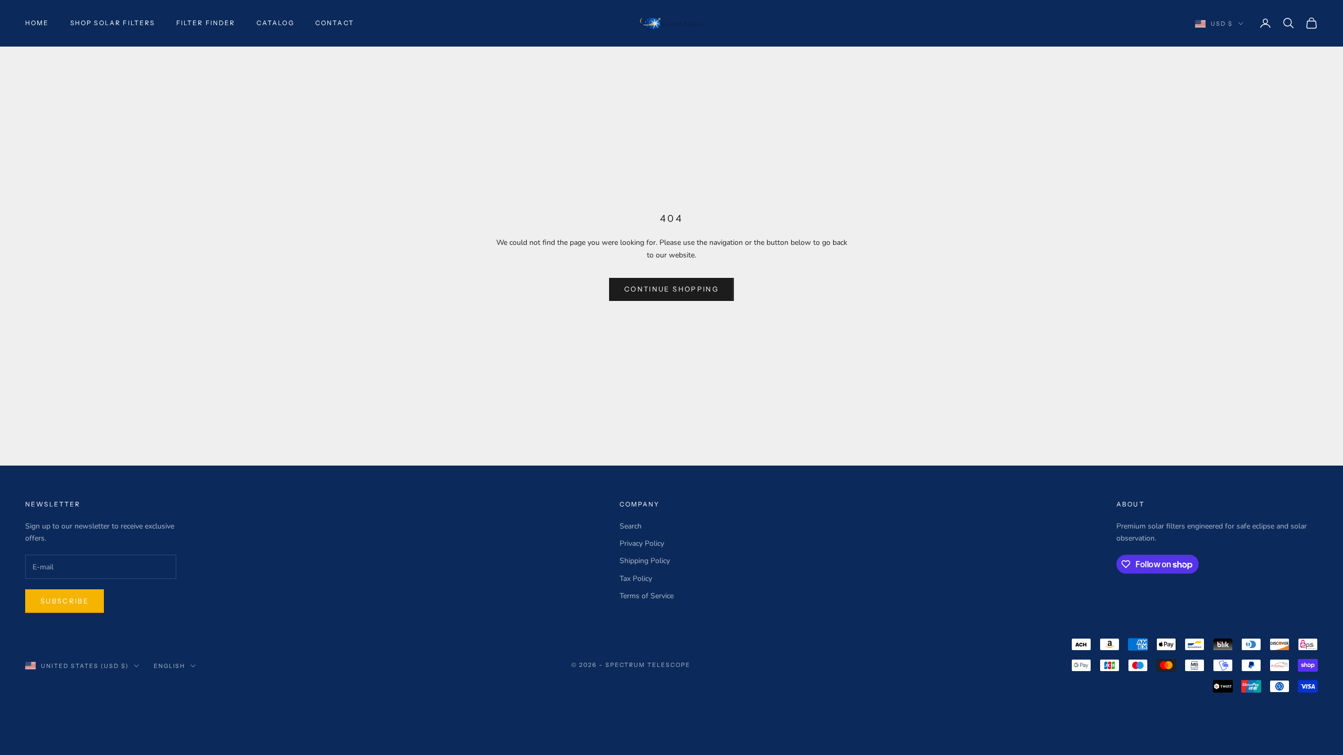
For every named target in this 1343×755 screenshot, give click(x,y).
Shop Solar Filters (112, 23)
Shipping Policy (645, 561)
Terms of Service (647, 596)
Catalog (275, 23)
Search (631, 526)
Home (37, 23)
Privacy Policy (642, 543)
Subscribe (64, 601)
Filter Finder (206, 23)
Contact (334, 23)
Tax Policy (636, 579)
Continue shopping (671, 289)
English (170, 666)
